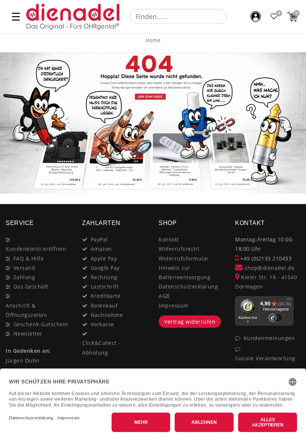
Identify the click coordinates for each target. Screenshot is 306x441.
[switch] (275, 317)
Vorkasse (102, 324)
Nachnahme (107, 314)
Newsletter (28, 333)
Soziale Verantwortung (265, 358)
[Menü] (288, 300)
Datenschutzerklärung (188, 286)
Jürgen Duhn (23, 360)
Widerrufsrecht (179, 248)
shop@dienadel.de (268, 267)
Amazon (101, 248)
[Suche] (232, 16)
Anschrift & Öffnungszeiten (26, 310)
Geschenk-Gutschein (40, 324)
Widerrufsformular (184, 258)
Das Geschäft (31, 286)
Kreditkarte (106, 295)
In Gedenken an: (28, 350)
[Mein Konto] (255, 16)
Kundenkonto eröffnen (36, 248)
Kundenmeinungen (269, 338)
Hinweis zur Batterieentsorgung (184, 272)
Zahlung (24, 277)
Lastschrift (105, 286)
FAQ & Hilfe (28, 258)
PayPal (99, 239)
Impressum (174, 305)
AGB (164, 295)
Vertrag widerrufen (189, 321)
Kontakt (169, 239)
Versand (24, 267)
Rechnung (104, 277)
